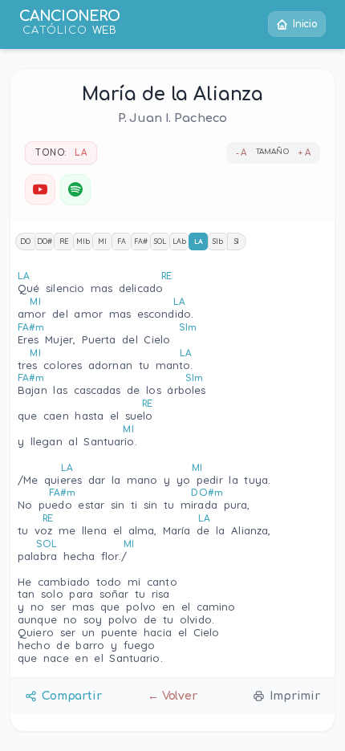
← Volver (172, 696)
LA (198, 241)
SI (237, 241)
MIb (83, 241)
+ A (304, 152)
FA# (141, 241)
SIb (218, 241)
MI (102, 241)
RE (64, 241)
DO (25, 241)
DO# (44, 241)
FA (121, 241)
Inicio (305, 24)
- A (241, 152)
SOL (160, 241)
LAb (179, 241)
